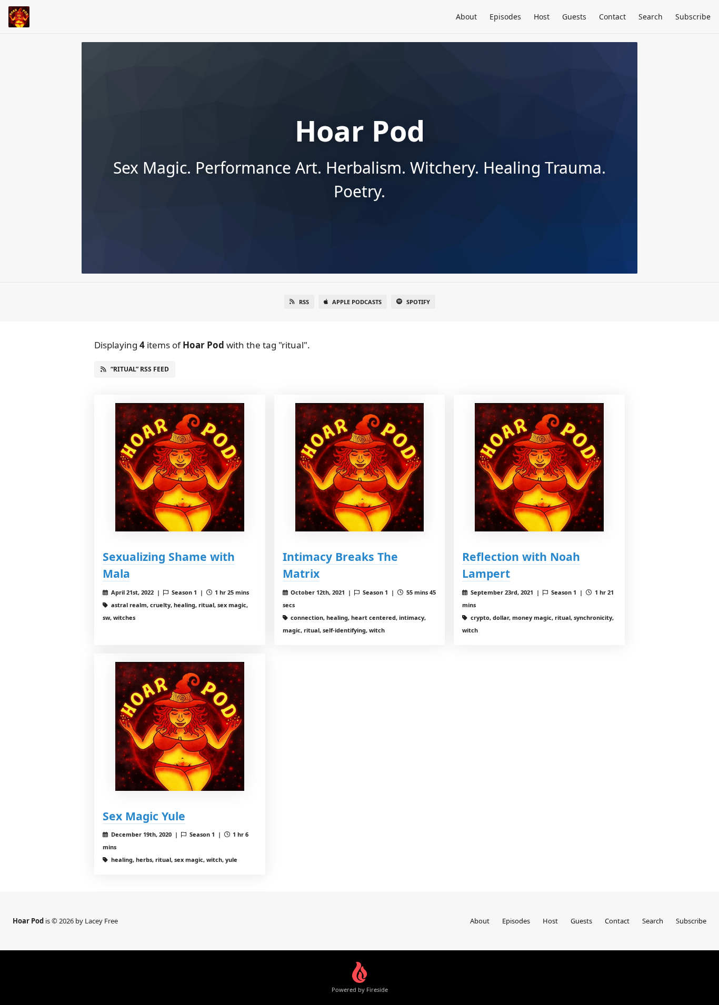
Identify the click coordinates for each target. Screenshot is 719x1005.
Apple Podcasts (357, 302)
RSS (304, 302)
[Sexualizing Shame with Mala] (179, 467)
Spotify (418, 302)
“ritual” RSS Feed (140, 369)
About (466, 17)
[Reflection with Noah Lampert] (539, 467)
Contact (612, 17)
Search (650, 17)
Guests (574, 17)
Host (542, 17)
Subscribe (693, 17)
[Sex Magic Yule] (179, 726)
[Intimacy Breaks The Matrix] (359, 467)
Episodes (505, 17)
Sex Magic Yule (144, 815)
